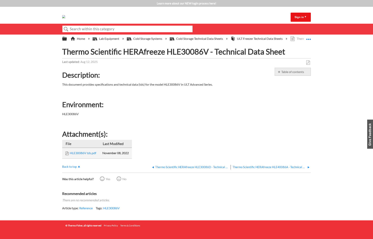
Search (66, 29)
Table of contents (292, 72)
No (124, 179)
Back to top (69, 166)
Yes (108, 179)
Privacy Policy (111, 225)
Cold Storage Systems (148, 38)
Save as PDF (308, 62)
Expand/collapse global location (308, 37)
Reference (86, 208)
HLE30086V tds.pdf (83, 153)
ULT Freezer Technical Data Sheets (259, 38)
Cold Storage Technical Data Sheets (200, 38)
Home (81, 38)
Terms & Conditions (130, 225)
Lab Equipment (109, 38)
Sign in (299, 17)
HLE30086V (111, 208)
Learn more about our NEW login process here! (186, 3)
